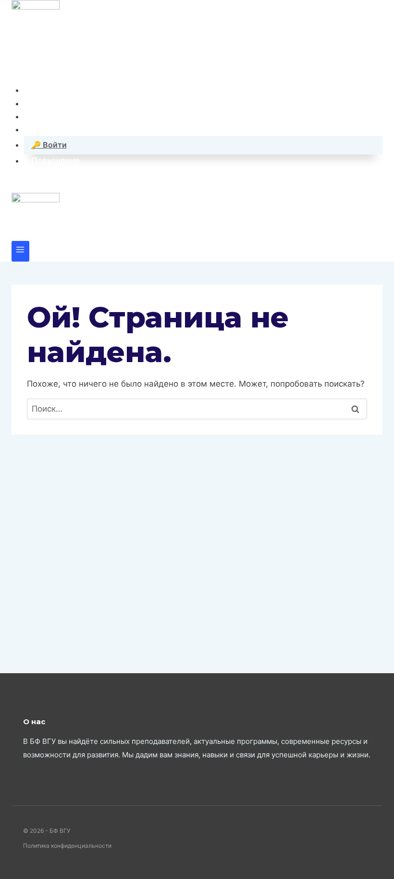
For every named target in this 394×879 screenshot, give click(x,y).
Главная (48, 90)
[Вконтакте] (20, 70)
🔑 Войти (49, 145)
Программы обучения (76, 116)
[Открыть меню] (20, 251)
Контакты (51, 103)
